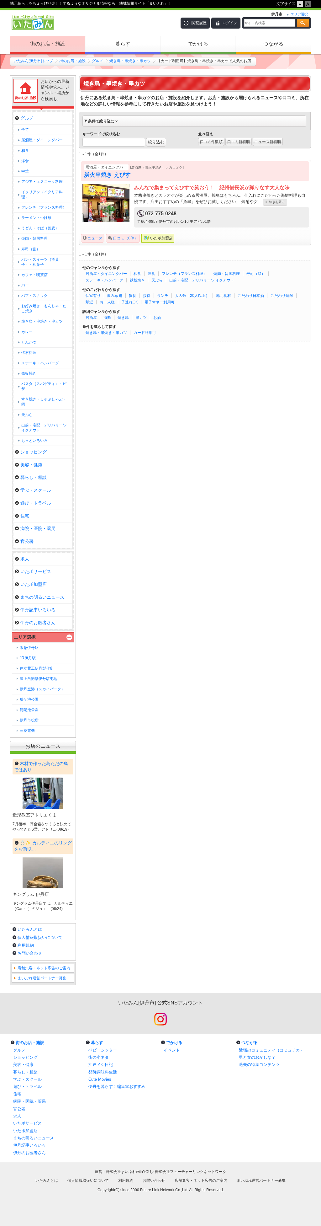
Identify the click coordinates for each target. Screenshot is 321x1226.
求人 (24, 558)
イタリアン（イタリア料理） (42, 194)
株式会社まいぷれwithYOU (128, 1172)
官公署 (27, 541)
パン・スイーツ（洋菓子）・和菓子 (40, 262)
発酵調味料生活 (102, 1072)
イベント (172, 1050)
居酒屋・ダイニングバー (106, 273)
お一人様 (107, 302)
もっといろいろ (34, 440)
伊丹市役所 (29, 720)
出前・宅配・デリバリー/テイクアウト (201, 280)
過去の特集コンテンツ (259, 1064)
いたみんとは (30, 929)
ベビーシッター (102, 1050)
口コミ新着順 (238, 142)
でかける (198, 43)
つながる (273, 43)
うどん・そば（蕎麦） (40, 228)
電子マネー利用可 (160, 302)
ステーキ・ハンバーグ (104, 280)
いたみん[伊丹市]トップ (33, 61)
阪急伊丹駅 (29, 648)
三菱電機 (27, 730)
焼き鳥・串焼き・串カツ (130, 61)
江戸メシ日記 (100, 1064)
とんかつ (28, 342)
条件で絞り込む (101, 121)
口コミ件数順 (211, 142)
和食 (137, 273)
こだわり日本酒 (251, 295)
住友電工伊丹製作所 (37, 668)
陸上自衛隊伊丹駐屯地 (38, 679)
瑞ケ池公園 (29, 699)
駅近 (89, 302)
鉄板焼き (137, 280)
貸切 (132, 295)
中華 (25, 171)
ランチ (162, 295)
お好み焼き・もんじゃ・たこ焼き (43, 308)
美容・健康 (31, 464)
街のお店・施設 (47, 43)
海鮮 (107, 317)
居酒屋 (91, 317)
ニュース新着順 (268, 142)
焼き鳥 (123, 317)
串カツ (141, 317)
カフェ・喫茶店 (34, 275)
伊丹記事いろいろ (37, 609)
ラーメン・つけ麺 (36, 218)
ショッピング (33, 451)
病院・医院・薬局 (37, 528)
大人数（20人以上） (192, 295)
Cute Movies (99, 1079)
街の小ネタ (98, 1057)
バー (25, 285)
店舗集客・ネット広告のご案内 (44, 968)
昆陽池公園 (29, 710)
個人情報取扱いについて (40, 937)
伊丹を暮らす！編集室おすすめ (116, 1086)
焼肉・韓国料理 (226, 273)
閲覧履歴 (199, 23)
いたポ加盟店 (33, 584)
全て (25, 129)
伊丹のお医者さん (37, 622)
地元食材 (223, 295)
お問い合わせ (30, 953)
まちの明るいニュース (42, 597)
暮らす (122, 43)
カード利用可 (145, 332)
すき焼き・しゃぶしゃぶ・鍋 (43, 401)
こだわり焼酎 (282, 295)
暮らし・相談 (33, 477)
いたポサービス (35, 571)
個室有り (93, 295)
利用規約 (26, 945)
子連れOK (129, 302)
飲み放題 (114, 295)
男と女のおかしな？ (257, 1057)
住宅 (24, 515)
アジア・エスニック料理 (42, 182)
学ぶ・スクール (35, 490)
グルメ (97, 61)
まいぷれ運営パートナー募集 (42, 978)
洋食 (151, 273)
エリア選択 (25, 637)
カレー (27, 332)
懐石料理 (28, 353)
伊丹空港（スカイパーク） (42, 689)
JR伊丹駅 (28, 658)
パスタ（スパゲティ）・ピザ (43, 386)
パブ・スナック (34, 295)
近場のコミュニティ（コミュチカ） (271, 1050)
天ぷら (157, 280)
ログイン (229, 23)
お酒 (157, 317)
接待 (146, 295)
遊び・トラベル (35, 503)
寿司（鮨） (255, 273)
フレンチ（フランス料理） (184, 273)
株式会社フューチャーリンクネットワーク (190, 1172)
